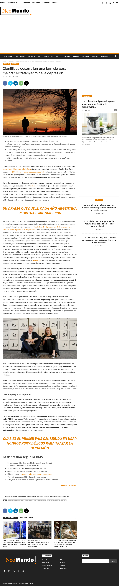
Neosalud (8, 56)
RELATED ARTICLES (10, 518)
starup (57, 500)
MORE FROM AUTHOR (26, 518)
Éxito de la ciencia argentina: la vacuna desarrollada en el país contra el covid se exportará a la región (14, 543)
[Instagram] (106, 3)
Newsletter (63, 568)
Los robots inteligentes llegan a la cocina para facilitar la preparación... (98, 104)
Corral (19, 500)
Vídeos (95, 56)
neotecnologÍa (34, 56)
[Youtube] (117, 3)
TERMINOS (55, 3)
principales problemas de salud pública (17, 169)
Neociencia (20, 56)
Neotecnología (47, 565)
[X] (113, 3)
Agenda (67, 56)
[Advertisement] (59, 36)
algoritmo (11, 500)
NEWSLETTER (36, 3)
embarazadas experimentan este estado (37, 474)
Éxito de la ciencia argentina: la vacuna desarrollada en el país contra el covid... (99, 223)
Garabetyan (34, 500)
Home (4, 61)
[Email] (26, 83)
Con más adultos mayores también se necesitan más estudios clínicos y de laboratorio (39, 543)
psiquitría (50, 500)
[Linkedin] (110, 3)
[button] (115, 56)
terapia (63, 500)
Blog (58, 56)
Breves (76, 56)
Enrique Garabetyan (69, 485)
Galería (86, 56)
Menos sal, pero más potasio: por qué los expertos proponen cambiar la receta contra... (99, 207)
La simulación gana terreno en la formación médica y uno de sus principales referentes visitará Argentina (65, 543)
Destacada (48, 56)
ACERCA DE (26, 3)
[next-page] (76, 518)
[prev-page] (73, 518)
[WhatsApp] (21, 83)
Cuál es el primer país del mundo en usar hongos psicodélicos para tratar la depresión (40, 443)
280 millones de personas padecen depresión (28, 172)
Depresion (26, 500)
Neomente (37, 260)
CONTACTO (46, 3)
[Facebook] (102, 3)
